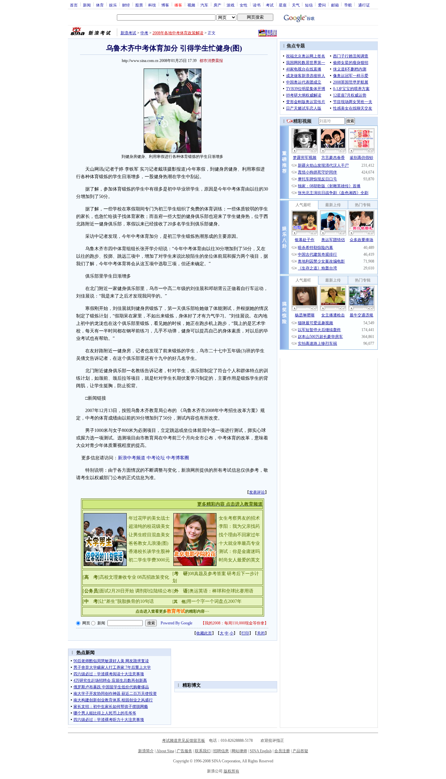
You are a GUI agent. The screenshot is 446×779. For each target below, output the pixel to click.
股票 (139, 5)
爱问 (322, 5)
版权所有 (231, 771)
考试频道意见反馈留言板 (183, 740)
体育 (100, 5)
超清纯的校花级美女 (149, 526)
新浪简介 (146, 751)
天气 (296, 5)
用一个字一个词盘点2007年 (214, 601)
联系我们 (203, 751)
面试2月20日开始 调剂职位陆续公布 (136, 590)
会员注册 (282, 751)
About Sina (165, 751)
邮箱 (335, 5)
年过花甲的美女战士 (149, 518)
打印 (245, 633)
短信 (309, 5)
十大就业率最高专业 (239, 543)
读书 (257, 5)
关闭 (261, 633)
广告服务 (184, 751)
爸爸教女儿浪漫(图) (148, 543)
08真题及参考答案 (207, 573)
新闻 (87, 5)
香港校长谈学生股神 (149, 551)
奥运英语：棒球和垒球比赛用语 (221, 590)
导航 (348, 5)
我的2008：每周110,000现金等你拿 (234, 623)
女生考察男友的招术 (239, 518)
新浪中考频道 (131, 457)
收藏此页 (204, 633)
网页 (86, 623)
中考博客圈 (177, 457)
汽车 (204, 5)
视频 (191, 5)
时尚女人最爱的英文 (239, 560)
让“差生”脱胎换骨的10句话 (127, 601)
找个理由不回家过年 (239, 534)
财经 (126, 5)
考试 (270, 5)
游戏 (230, 5)
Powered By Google (176, 623)
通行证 (364, 5)
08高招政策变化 (153, 577)
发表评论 (257, 492)
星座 (283, 5)
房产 (217, 5)
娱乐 (113, 5)
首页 (74, 5)
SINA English (261, 751)
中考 (144, 33)
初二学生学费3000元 (149, 560)
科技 (152, 5)
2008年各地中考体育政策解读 (177, 33)
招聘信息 (221, 751)
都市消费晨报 (211, 60)
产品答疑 (300, 751)
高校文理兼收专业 (118, 577)
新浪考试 (128, 33)
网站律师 (239, 751)
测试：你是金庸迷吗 (239, 551)
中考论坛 (156, 457)
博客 (165, 5)
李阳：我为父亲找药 (239, 526)
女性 (243, 5)
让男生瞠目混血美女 (149, 534)
